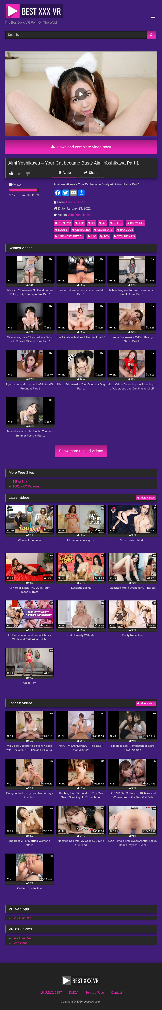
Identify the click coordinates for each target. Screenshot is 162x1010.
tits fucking (126, 236)
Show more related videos (81, 451)
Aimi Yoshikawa (79, 214)
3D (93, 223)
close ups (104, 229)
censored (82, 229)
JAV (93, 236)
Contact (116, 992)
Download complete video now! (83, 147)
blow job (137, 223)
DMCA (73, 992)
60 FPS (118, 223)
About (66, 172)
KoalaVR (65, 223)
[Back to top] (149, 998)
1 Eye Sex (20, 481)
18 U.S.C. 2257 (51, 992)
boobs (62, 229)
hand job (126, 229)
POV (106, 236)
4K (104, 223)
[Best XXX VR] (81, 11)
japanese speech (70, 236)
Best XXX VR (75, 202)
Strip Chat (20, 943)
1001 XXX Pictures (26, 486)
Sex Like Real (22, 918)
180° (81, 223)
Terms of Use (95, 992)
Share (92, 172)
